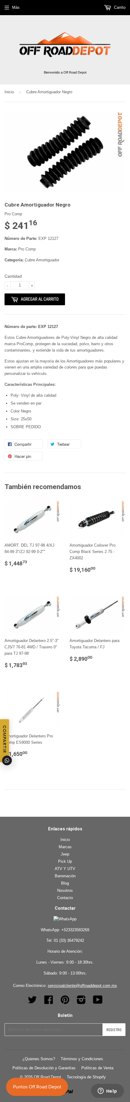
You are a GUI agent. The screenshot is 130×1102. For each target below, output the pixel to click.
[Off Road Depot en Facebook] (48, 1002)
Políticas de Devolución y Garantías (44, 1068)
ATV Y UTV (65, 868)
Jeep (65, 854)
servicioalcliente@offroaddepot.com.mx (82, 985)
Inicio (9, 92)
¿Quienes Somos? (38, 1059)
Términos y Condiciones (82, 1059)
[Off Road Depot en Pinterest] (65, 1002)
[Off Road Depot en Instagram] (81, 1002)
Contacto (65, 897)
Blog (65, 883)
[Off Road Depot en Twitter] (32, 1002)
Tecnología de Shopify (86, 1077)
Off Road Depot (47, 1077)
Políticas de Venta (97, 1068)
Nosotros (65, 890)
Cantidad (13, 276)
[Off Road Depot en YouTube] (97, 1002)
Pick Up (65, 861)
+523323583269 (75, 930)
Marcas (65, 847)
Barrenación (65, 876)
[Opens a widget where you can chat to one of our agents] (107, 1091)
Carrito (119, 7)
